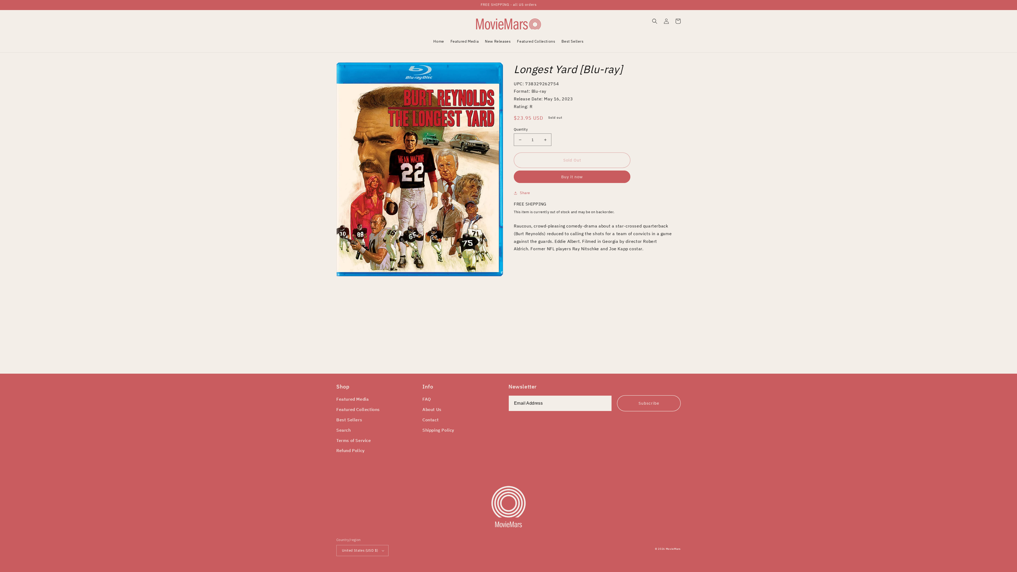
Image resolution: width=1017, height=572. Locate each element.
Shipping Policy (438, 430)
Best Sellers (349, 419)
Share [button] (525, 192)
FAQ (426, 399)
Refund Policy (350, 450)
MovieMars (673, 549)
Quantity (521, 129)
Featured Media (352, 399)
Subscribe (649, 403)
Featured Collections (358, 409)
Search (343, 430)
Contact (430, 419)
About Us (431, 409)
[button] (655, 21)
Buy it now (572, 176)
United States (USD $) (360, 550)
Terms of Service (353, 440)
